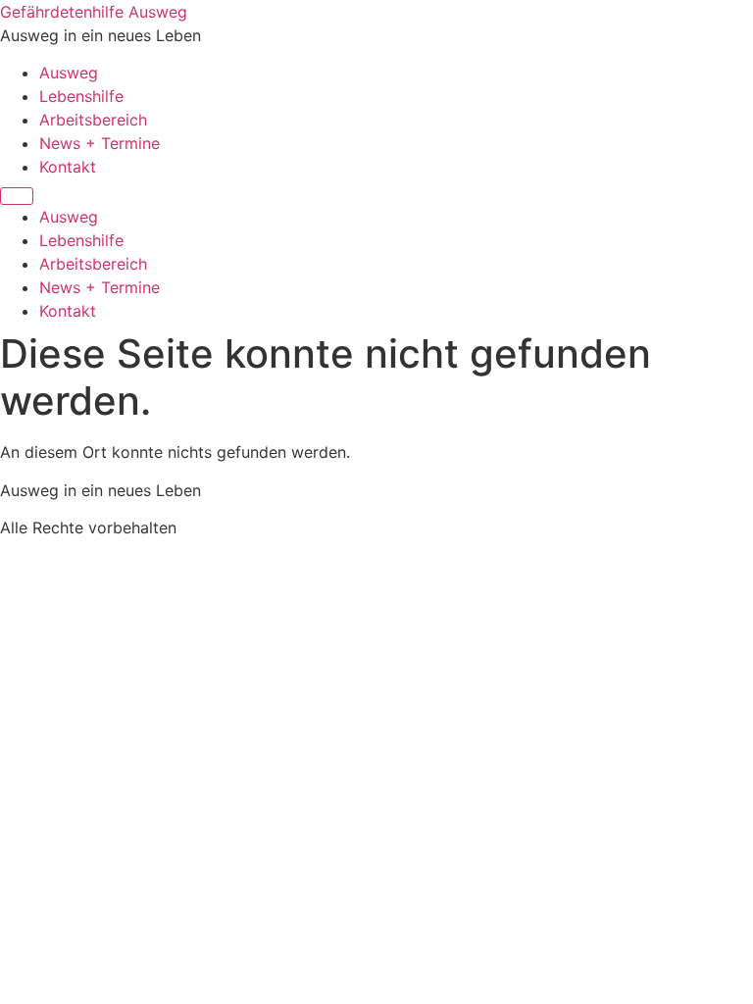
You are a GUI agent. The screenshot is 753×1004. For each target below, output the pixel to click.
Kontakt (67, 166)
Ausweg (68, 72)
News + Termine (99, 143)
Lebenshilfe (81, 96)
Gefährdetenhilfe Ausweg (93, 12)
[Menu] (16, 196)
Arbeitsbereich (93, 119)
